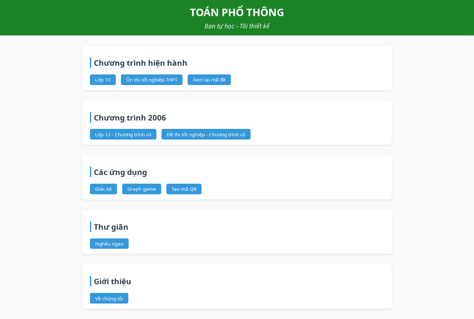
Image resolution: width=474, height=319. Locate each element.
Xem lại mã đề (209, 79)
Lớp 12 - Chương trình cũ (123, 134)
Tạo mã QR (184, 189)
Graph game (141, 189)
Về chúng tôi (109, 298)
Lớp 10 (103, 79)
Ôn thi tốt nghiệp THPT (151, 79)
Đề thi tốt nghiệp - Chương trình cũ (206, 134)
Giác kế (103, 189)
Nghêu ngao (109, 243)
